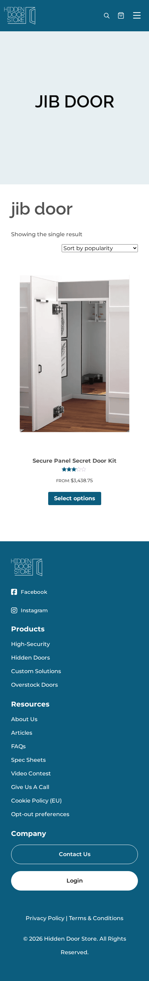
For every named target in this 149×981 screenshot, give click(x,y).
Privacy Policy (45, 918)
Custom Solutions (36, 671)
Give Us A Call (30, 787)
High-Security (30, 644)
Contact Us (74, 854)
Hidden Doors (30, 657)
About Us (24, 719)
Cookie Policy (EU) (36, 800)
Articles (21, 732)
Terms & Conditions (96, 918)
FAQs (18, 746)
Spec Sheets (28, 760)
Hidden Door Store (70, 938)
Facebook (34, 592)
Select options (74, 498)
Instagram (34, 610)
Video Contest (31, 773)
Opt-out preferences (40, 814)
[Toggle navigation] (137, 16)
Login (75, 880)
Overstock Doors (34, 684)
